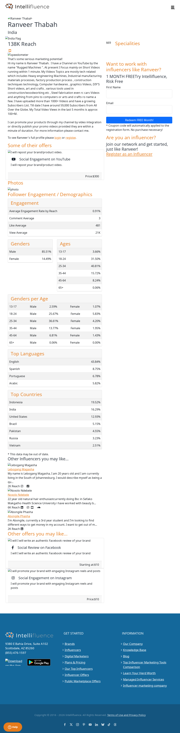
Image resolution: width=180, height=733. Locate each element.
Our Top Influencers (79, 669)
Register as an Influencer (129, 154)
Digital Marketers (77, 656)
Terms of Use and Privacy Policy (126, 715)
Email (109, 103)
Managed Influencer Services (143, 679)
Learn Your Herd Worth (139, 673)
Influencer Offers (77, 675)
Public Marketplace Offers (83, 681)
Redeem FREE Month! (139, 120)
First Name (113, 87)
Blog (126, 656)
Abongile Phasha (19, 516)
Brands (70, 644)
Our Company (133, 644)
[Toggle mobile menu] (173, 7)
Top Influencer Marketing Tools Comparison (144, 664)
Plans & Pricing (75, 662)
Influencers (73, 650)
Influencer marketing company (145, 685)
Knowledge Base (134, 650)
